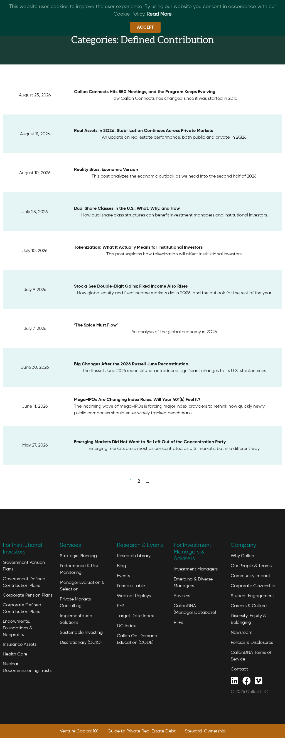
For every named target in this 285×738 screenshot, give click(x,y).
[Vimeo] (258, 680)
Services (70, 545)
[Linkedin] (234, 680)
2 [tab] (138, 481)
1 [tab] (131, 481)
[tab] (155, 480)
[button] (145, 27)
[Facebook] (246, 680)
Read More (159, 14)
